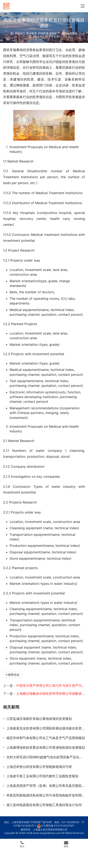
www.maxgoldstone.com (47, 832)
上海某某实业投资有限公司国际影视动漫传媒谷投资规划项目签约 (45, 728)
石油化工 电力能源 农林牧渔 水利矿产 (37, 33)
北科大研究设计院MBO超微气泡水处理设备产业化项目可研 (45, 757)
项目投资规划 (69, 33)
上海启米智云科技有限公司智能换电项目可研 (39, 766)
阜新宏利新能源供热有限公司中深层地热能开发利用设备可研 (45, 795)
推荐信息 (13, 674)
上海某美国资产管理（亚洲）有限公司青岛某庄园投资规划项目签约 (45, 785)
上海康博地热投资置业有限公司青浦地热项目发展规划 (45, 747)
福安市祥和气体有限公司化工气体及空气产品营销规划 (45, 738)
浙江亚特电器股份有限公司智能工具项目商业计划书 (44, 805)
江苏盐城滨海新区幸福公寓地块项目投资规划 (39, 718)
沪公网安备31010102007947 (57, 825)
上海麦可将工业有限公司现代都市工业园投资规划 (42, 776)
